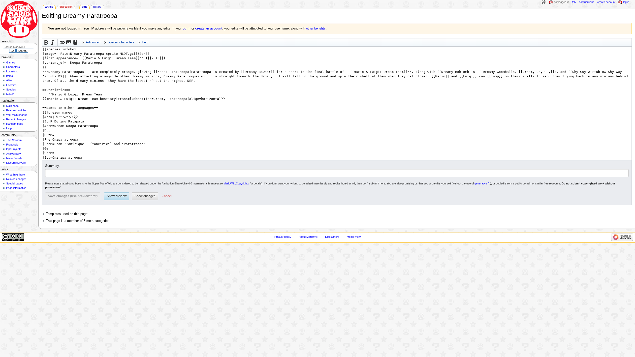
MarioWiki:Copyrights (236, 183)
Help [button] (145, 42)
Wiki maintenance (16, 114)
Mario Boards (14, 158)
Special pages (14, 183)
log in (186, 28)
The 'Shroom (14, 140)
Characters (13, 66)
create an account (208, 28)
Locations (12, 71)
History (97, 6)
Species (11, 89)
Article (49, 6)
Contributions (586, 1)
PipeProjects (13, 149)
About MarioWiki (308, 236)
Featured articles (16, 110)
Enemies (11, 85)
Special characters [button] (121, 42)
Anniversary (13, 153)
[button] (46, 42)
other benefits (316, 28)
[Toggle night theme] (543, 2)
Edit (84, 6)
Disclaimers (332, 236)
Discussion (66, 6)
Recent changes (16, 119)
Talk (574, 1)
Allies (9, 80)
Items (9, 75)
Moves (10, 93)
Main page (12, 105)
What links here (15, 174)
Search (6, 41)
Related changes (16, 179)
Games (10, 62)
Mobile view (354, 236)
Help (9, 128)
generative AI (482, 183)
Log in (626, 1)
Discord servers (16, 162)
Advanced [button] (93, 42)
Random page (14, 123)
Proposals (12, 144)
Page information (16, 187)
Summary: (52, 166)
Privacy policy (282, 236)
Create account (606, 1)
